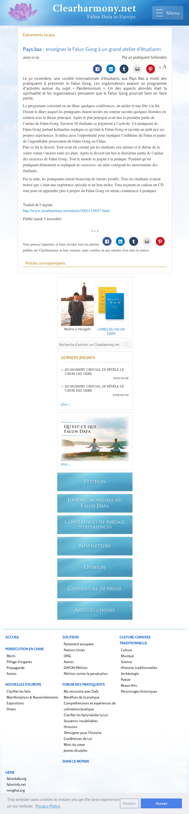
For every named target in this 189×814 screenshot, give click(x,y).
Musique (127, 656)
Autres (11, 673)
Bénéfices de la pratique (81, 697)
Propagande (16, 667)
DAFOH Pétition (76, 667)
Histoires (70, 727)
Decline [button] (129, 803)
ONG (67, 656)
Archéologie (130, 673)
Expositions (15, 703)
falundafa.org (16, 778)
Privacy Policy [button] (47, 806)
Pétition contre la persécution (86, 673)
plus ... (65, 404)
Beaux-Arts (129, 685)
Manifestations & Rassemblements (32, 697)
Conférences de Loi (78, 738)
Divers (11, 709)
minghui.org (16, 790)
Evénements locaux (39, 34)
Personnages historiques (139, 691)
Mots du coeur (74, 744)
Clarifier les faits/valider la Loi (86, 715)
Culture (126, 650)
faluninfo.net (16, 784)
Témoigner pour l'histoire (82, 733)
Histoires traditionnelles (139, 667)
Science (126, 662)
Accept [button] (161, 803)
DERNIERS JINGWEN (78, 357)
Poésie (125, 679)
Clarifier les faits (19, 691)
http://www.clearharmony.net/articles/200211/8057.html (66, 210)
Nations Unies (74, 650)
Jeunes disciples (75, 750)
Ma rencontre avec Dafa (81, 691)
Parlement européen (79, 644)
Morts (11, 656)
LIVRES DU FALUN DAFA (111, 331)
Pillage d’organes (19, 662)
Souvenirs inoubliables (81, 721)
